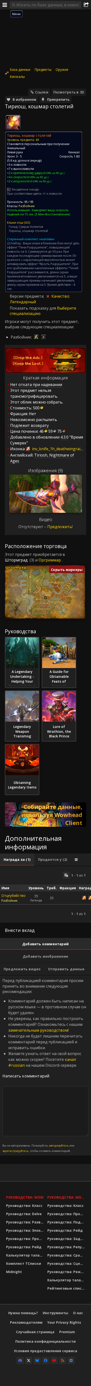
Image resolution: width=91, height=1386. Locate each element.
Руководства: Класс (24, 1205)
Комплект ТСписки (23, 1263)
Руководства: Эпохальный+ (25, 1230)
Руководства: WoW (25, 1197)
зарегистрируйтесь (15, 1151)
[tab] (17, 860)
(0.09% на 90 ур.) (37, 177)
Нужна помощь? (23, 1313)
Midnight (14, 1271)
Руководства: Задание (66, 1238)
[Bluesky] (37, 1360)
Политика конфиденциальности (45, 1341)
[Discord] (20, 1360)
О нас (78, 1313)
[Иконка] (13, 122)
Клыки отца (15, 222)
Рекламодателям (26, 1322)
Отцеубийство (13, 895)
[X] (28, 1360)
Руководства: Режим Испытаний (66, 1271)
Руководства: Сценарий (66, 1263)
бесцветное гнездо (25, 189)
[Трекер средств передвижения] (45, 814)
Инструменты (55, 1313)
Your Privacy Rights (64, 1322)
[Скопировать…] (66, 875)
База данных (20, 69)
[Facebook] (45, 1360)
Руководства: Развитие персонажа (25, 1222)
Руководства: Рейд (23, 1247)
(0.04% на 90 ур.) (53, 173)
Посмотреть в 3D (68, 92)
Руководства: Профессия (25, 1238)
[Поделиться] (86, 5)
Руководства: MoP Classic (66, 1197)
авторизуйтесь (59, 1145)
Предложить (59, 526)
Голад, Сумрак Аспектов (26, 227)
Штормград (16, 560)
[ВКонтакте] (71, 1360)
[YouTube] (54, 1360)
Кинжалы (17, 76)
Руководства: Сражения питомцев (66, 1255)
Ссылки (41, 92)
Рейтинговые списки (66, 1288)
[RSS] (62, 1360)
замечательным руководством (38, 1030)
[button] (45, 598)
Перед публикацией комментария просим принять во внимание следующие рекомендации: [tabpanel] (44, 1065)
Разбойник (27, 206)
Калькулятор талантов (25, 1255)
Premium (67, 1332)
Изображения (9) (45, 470)
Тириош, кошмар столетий (28, 231)
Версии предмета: (27, 296)
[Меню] (5, 5)
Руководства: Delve (24, 1214)
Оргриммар (50, 560)
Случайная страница (35, 1332)
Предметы (42, 69)
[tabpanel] (45, 894)
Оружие (62, 69)
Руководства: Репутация (66, 1247)
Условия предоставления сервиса (45, 1351)
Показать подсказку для (33, 308)
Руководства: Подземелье (66, 1222)
